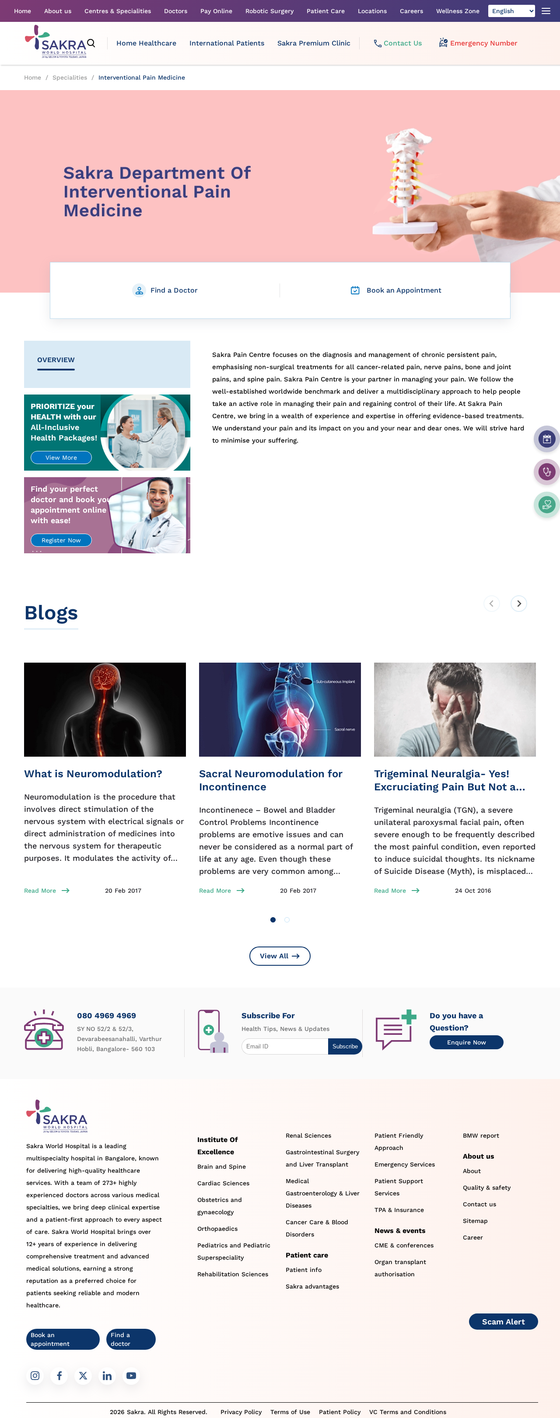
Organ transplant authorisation (400, 1268)
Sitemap (475, 1220)
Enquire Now (466, 1042)
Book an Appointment (404, 290)
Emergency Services (404, 1164)
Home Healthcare (146, 43)
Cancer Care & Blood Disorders (317, 1228)
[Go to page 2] (287, 919)
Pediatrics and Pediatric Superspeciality (233, 1251)
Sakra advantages (312, 1286)
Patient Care (326, 10)
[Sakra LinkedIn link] (107, 1376)
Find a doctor (120, 1339)
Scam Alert (503, 1321)
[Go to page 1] (273, 919)
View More (61, 457)
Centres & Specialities (117, 10)
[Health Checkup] (547, 505)
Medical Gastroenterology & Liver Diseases (323, 1193)
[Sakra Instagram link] (35, 1376)
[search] (91, 43)
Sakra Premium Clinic (313, 43)
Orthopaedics (217, 1228)
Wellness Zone (458, 10)
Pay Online (216, 10)
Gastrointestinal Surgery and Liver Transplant (322, 1158)
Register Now (61, 540)
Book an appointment (50, 1339)
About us (57, 10)
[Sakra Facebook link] (59, 1376)
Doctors (175, 10)
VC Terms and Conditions (407, 1411)
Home (22, 10)
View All (274, 956)
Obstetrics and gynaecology (219, 1205)
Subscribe (345, 1046)
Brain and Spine (221, 1166)
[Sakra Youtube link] (131, 1376)
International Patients (226, 43)
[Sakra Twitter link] (83, 1376)
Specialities (69, 77)
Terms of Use (290, 1411)
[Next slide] (519, 603)
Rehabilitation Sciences (232, 1274)
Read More (40, 890)
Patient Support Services (398, 1187)
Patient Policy (339, 1411)
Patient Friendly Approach (398, 1141)
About (472, 1170)
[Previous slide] (491, 603)
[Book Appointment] (547, 439)
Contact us (479, 1204)
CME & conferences (404, 1245)
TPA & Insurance (399, 1209)
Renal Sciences (308, 1135)
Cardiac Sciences (223, 1183)
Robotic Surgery (269, 10)
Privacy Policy (241, 1411)
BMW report (481, 1135)
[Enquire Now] (547, 472)
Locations (372, 10)
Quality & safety (487, 1187)
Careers (411, 10)
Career (473, 1237)
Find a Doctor (174, 290)
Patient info (304, 1269)
